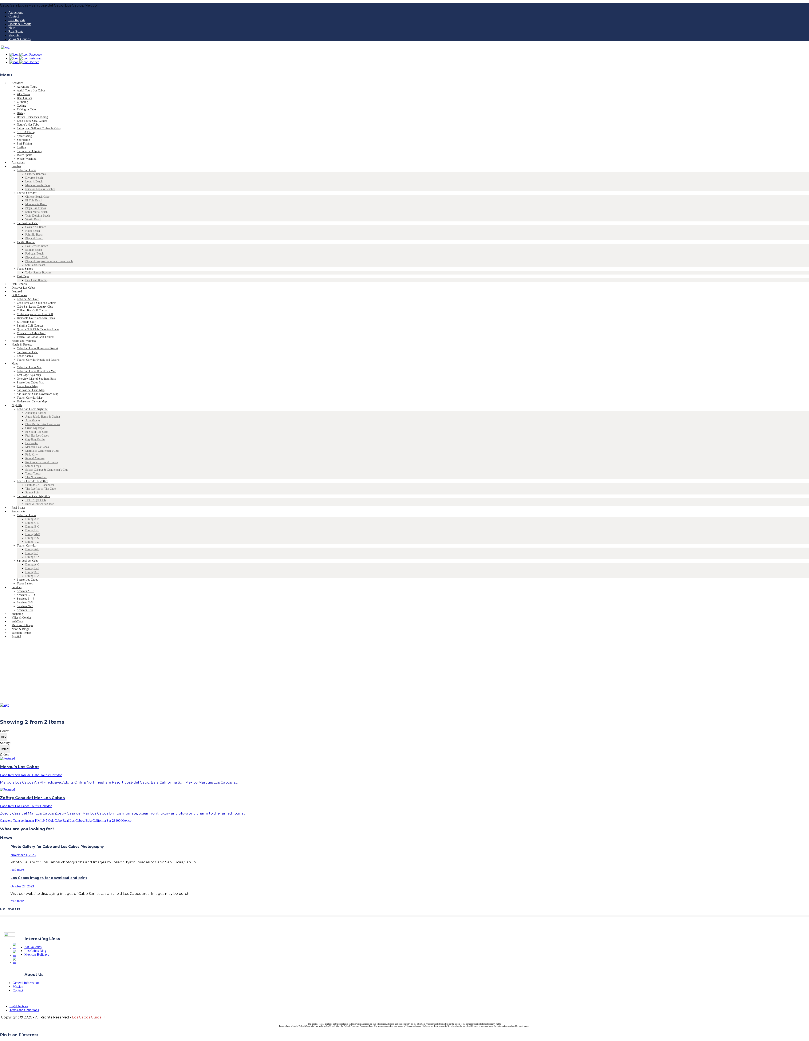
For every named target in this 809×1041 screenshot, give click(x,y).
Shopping (14, 35)
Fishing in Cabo (26, 109)
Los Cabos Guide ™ (89, 1017)
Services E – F (25, 598)
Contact (13, 16)
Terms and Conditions (24, 1010)
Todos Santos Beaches (38, 272)
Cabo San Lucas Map (29, 367)
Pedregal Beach (34, 253)
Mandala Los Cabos (37, 447)
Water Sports (24, 155)
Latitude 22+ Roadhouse (39, 484)
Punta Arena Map (27, 386)
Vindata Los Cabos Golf (31, 333)
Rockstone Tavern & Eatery (41, 462)
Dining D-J (32, 568)
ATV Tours (23, 94)
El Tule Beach (33, 200)
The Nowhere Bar (36, 477)
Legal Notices (18, 1006)
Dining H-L (32, 530)
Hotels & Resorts (19, 24)
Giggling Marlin (35, 439)
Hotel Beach (32, 230)
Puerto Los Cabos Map (30, 382)
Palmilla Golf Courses (30, 325)
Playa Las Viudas (35, 208)
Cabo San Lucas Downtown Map (36, 371)
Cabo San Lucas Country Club (35, 306)
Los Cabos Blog (35, 951)
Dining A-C (32, 564)
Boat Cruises (24, 98)
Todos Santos (25, 268)
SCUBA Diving (26, 132)
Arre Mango (32, 420)
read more (17, 869)
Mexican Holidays (36, 954)
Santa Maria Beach (36, 211)
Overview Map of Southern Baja (36, 378)
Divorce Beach (34, 177)
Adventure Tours (27, 86)
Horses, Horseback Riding (32, 117)
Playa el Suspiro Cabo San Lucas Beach (49, 261)
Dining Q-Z (32, 557)
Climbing (22, 101)
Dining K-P (32, 572)
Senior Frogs (33, 466)
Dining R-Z (32, 575)
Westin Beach (33, 219)
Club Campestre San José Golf (35, 314)
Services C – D (26, 594)
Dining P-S (32, 538)
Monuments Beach (36, 204)
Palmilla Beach (34, 234)
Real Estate (15, 31)
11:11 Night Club (35, 500)
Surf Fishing (24, 143)
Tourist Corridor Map (30, 397)
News (12, 27)
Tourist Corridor (26, 192)
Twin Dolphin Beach (37, 215)
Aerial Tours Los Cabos (31, 90)
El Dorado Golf (26, 321)
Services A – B (25, 591)
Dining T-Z (32, 541)
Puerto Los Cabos (27, 579)
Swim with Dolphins (29, 151)
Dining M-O (32, 534)
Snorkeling (23, 139)
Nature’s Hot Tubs (28, 124)
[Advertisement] (404, 671)
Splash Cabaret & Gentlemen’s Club (46, 469)
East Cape (23, 276)
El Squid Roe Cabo (36, 431)
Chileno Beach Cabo (37, 196)
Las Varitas (31, 443)
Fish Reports (16, 20)
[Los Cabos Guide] (5, 47)
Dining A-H (32, 549)
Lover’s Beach (34, 181)
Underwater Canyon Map (32, 401)
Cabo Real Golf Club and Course (36, 302)
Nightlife (17, 405)
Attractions (15, 12)
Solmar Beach (33, 249)
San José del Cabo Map (30, 390)
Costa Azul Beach (35, 227)
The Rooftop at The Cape (40, 488)
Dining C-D (32, 522)
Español (16, 636)
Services (16, 587)
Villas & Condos (19, 39)
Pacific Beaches (26, 242)
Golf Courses (19, 295)
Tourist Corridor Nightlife (32, 481)
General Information (26, 983)
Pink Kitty (31, 454)
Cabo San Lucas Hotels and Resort (37, 348)
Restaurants (18, 511)
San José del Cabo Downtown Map (37, 393)
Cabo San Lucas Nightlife (32, 409)
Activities (17, 82)
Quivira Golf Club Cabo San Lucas (38, 329)
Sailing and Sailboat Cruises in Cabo (38, 128)
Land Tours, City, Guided (32, 120)
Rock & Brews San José (39, 503)
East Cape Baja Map (29, 374)
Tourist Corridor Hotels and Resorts (38, 359)
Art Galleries (33, 947)
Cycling (21, 105)
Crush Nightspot (35, 428)
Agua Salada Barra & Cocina (42, 416)
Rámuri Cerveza (34, 458)
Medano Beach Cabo (37, 185)
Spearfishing (24, 136)
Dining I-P (31, 553)
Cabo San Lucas (26, 170)
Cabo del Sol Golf (28, 299)
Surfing (21, 147)
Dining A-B (32, 519)
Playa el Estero (34, 238)
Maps (15, 363)
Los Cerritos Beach (36, 246)
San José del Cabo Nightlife (33, 496)
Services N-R (25, 606)
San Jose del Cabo (27, 352)
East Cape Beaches (36, 280)
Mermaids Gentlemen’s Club (42, 450)
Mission (18, 986)
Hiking (21, 113)
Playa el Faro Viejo (36, 257)
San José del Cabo (27, 223)
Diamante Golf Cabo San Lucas (36, 318)
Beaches (16, 166)
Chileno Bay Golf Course (32, 310)
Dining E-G (32, 526)
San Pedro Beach (35, 265)
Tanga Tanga (32, 473)
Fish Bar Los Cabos (37, 435)
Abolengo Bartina (35, 412)
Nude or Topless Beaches (40, 189)
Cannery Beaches (35, 174)
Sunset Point (32, 492)
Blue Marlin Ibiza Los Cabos (42, 424)
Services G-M (25, 602)
